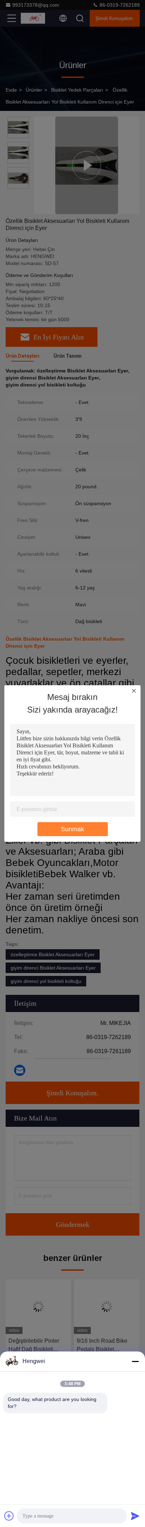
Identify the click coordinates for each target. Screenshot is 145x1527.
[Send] (135, 1515)
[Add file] (9, 1515)
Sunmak (72, 829)
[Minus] (135, 1361)
